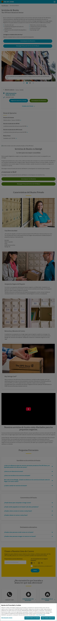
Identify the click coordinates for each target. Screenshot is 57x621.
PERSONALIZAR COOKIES (6, 617)
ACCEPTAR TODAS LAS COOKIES (32, 617)
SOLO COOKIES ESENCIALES (48, 617)
